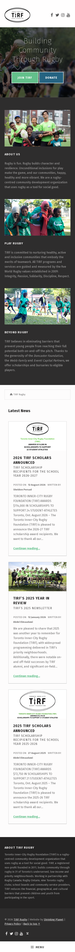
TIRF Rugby (20, 919)
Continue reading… (26, 548)
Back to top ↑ (31, 923)
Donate (51, 77)
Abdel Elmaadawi (23, 622)
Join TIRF (25, 77)
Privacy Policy (13, 923)
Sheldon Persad (22, 489)
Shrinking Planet (53, 919)
